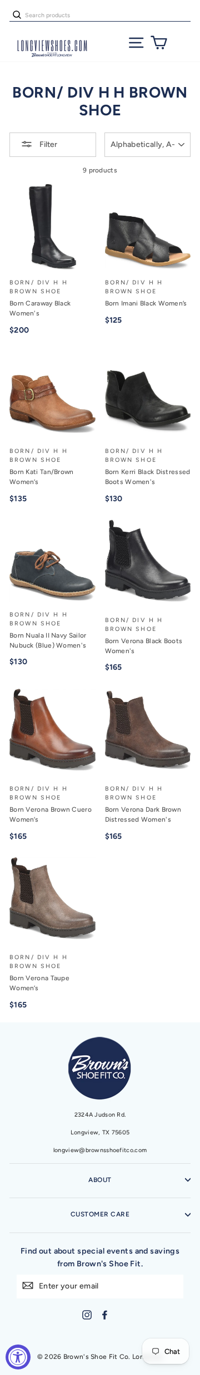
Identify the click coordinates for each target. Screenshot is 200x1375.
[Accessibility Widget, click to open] (18, 1357)
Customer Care (100, 1214)
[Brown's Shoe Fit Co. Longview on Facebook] (104, 1315)
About (99, 1180)
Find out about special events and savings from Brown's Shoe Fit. (100, 1257)
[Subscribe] (27, 1285)
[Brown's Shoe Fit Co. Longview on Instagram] (87, 1315)
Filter (47, 144)
